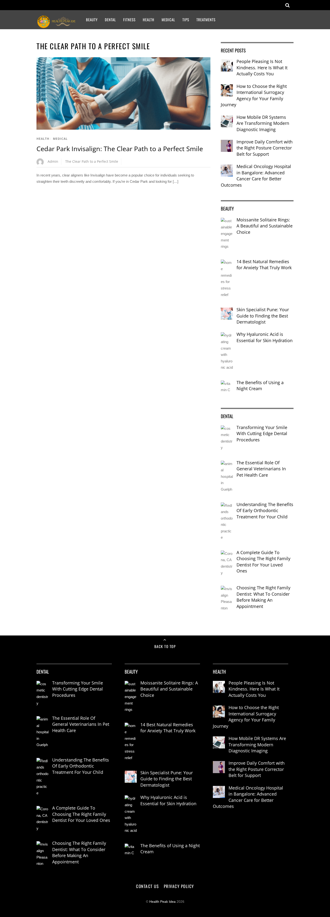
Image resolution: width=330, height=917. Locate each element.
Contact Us (147, 886)
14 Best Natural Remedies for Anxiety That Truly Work (264, 265)
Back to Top (165, 646)
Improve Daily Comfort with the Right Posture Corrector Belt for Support (265, 148)
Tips (185, 19)
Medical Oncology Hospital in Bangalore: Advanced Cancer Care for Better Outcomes (256, 175)
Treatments (205, 19)
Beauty (92, 19)
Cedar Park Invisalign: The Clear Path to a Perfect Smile (119, 148)
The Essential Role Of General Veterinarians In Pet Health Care (261, 469)
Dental (110, 19)
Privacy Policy (179, 886)
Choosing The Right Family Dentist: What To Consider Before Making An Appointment (263, 597)
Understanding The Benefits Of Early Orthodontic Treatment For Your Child (265, 510)
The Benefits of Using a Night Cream (260, 386)
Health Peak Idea (162, 901)
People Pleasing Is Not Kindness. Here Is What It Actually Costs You (262, 67)
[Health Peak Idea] (57, 25)
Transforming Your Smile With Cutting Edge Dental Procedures (262, 433)
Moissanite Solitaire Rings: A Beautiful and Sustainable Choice (265, 226)
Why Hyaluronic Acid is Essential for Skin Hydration (265, 337)
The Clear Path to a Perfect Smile (91, 161)
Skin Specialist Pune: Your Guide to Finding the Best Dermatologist (263, 316)
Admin (53, 161)
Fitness (129, 19)
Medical (168, 19)
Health (148, 19)
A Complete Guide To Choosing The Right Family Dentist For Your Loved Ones (263, 562)
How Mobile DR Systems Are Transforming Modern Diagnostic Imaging (263, 123)
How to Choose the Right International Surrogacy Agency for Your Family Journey (254, 95)
